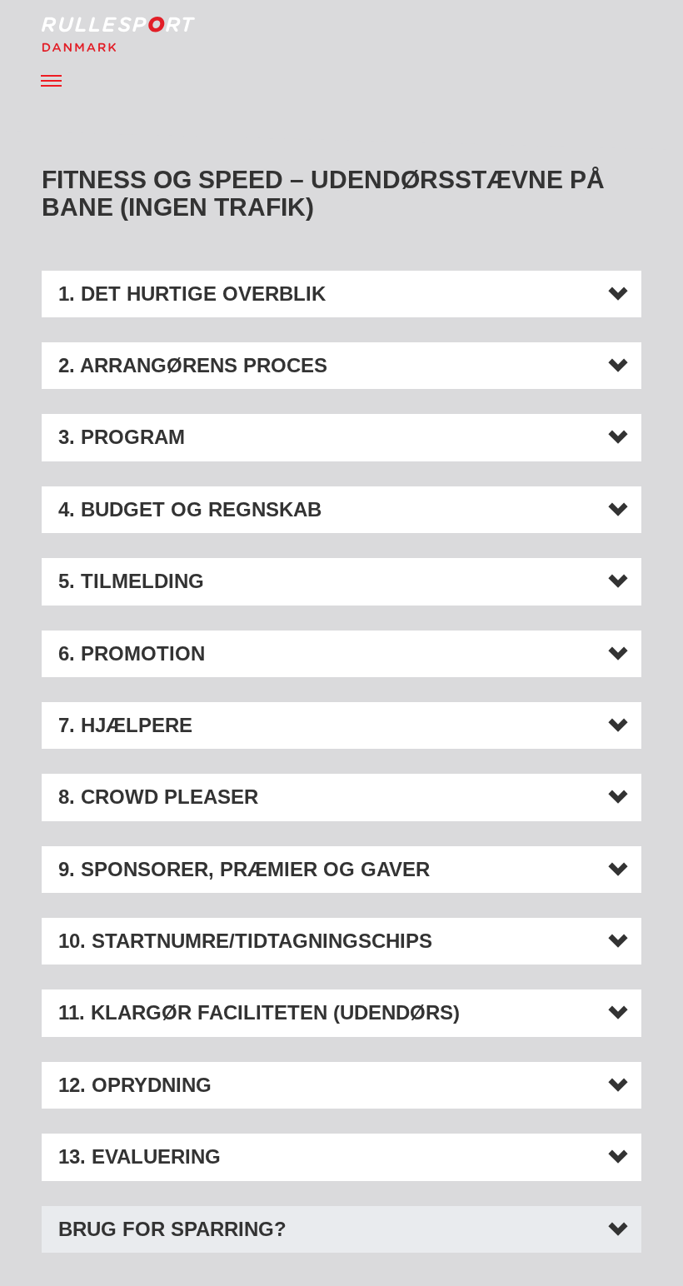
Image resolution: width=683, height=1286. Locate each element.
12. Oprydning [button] (135, 1085)
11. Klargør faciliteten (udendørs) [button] (259, 1013)
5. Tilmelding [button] (131, 581)
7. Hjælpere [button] (125, 725)
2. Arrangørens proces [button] (192, 365)
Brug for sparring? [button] (172, 1229)
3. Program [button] (121, 437)
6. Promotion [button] (131, 654)
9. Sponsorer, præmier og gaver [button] (244, 869)
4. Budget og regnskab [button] (190, 510)
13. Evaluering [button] (139, 1157)
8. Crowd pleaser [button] (158, 797)
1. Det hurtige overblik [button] (192, 294)
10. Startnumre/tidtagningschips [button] (245, 941)
